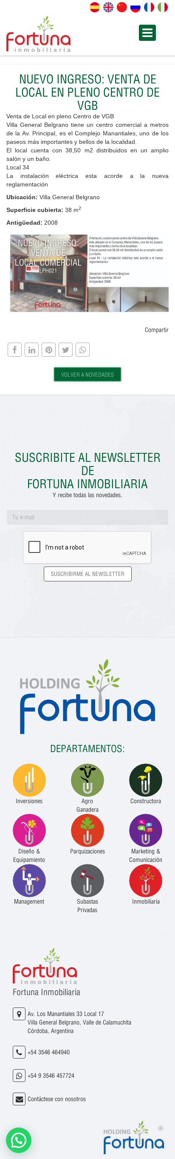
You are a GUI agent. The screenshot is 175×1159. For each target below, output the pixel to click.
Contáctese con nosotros (57, 1099)
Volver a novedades (87, 374)
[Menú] (147, 33)
